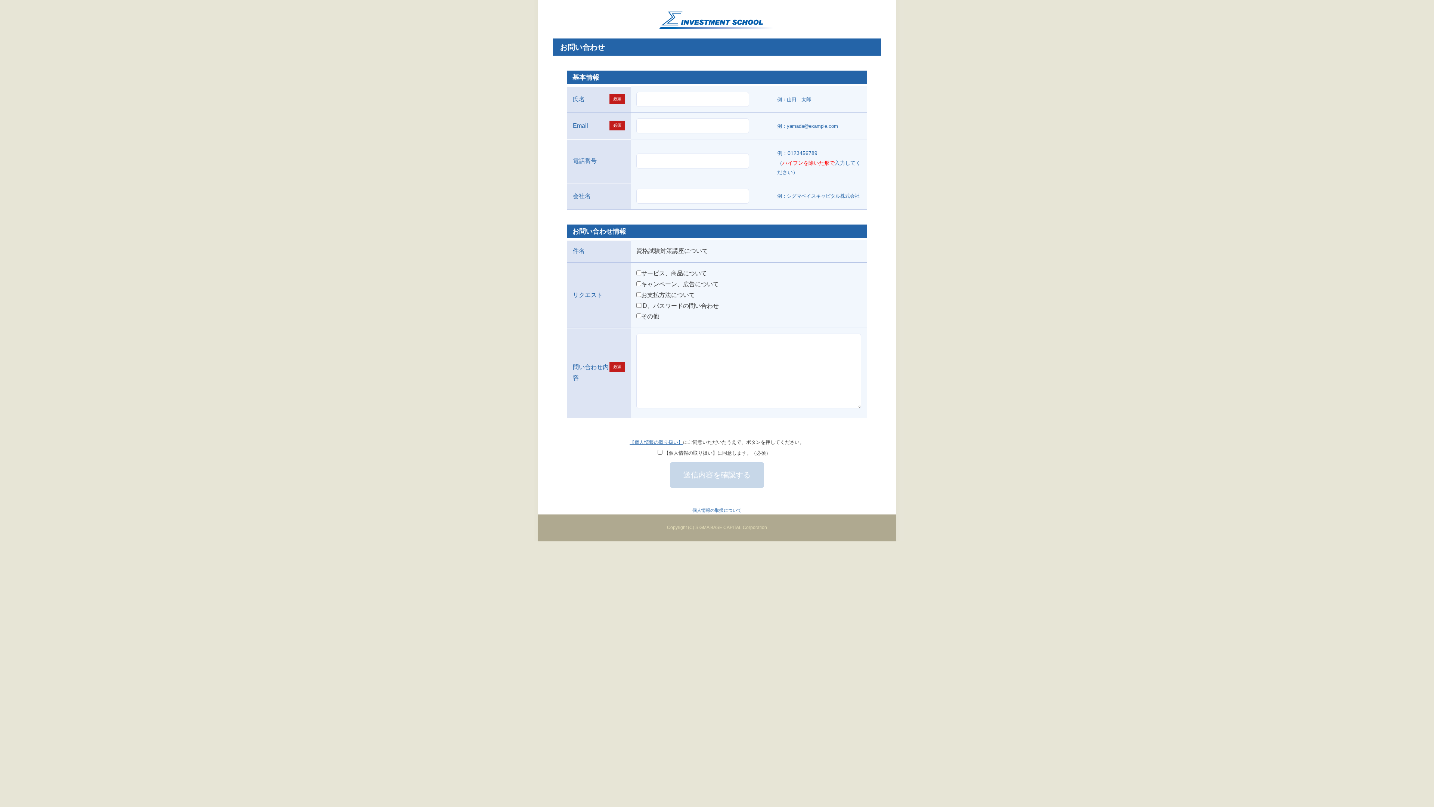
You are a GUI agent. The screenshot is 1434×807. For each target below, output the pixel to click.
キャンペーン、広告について (680, 284)
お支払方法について (668, 295)
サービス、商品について (674, 273)
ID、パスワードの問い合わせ (680, 306)
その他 (650, 316)
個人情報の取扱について (717, 510)
